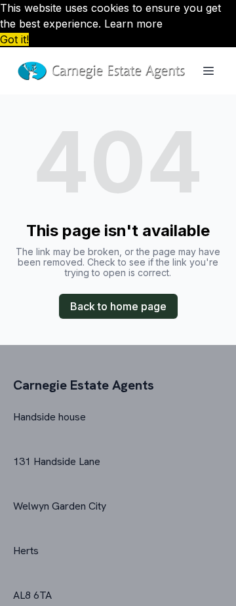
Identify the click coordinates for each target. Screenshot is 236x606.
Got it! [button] (14, 39)
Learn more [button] (133, 23)
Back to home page (118, 306)
